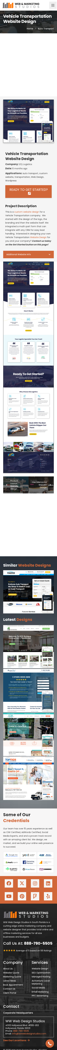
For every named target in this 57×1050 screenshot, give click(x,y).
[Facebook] (9, 883)
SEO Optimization (41, 972)
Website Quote (11, 972)
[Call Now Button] (50, 1043)
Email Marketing (40, 991)
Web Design (37, 177)
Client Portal (9, 992)
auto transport (30, 173)
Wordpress (11, 180)
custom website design (26, 211)
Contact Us (9, 988)
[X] (22, 883)
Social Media (38, 987)
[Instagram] (35, 883)
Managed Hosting (41, 976)
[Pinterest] (22, 896)
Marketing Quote (12, 976)
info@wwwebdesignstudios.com (29, 1033)
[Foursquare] (35, 896)
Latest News (9, 980)
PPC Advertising (40, 995)
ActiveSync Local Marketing (41, 982)
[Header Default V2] (21, 5)
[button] (53, 5)
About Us (8, 968)
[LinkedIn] (48, 883)
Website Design (38, 237)
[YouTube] (9, 896)
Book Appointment (13, 984)
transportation (22, 177)
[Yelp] (48, 896)
